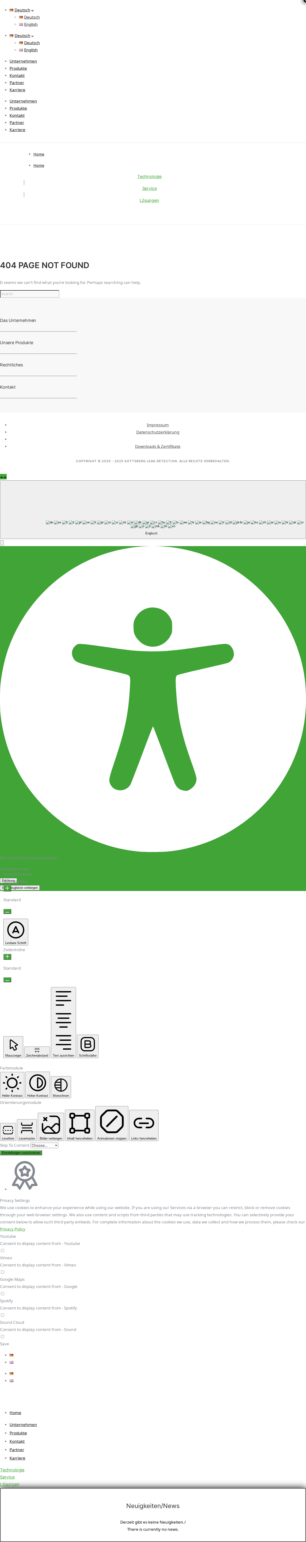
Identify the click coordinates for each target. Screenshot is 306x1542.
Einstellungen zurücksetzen (21, 1153)
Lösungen (149, 200)
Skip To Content (15, 1145)
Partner (17, 82)
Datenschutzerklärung (157, 432)
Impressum (158, 425)
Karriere (17, 89)
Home (38, 154)
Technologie (149, 176)
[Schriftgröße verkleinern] (7, 911)
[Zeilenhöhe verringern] (7, 979)
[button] (2, 542)
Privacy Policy (12, 1229)
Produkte (18, 68)
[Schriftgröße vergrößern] (7, 888)
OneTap (37, 869)
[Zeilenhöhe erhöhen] (7, 957)
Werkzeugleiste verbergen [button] (20, 888)
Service (149, 188)
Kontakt (17, 75)
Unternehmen (23, 61)
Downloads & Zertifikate (157, 446)
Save (4, 1344)
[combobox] (153, 509)
